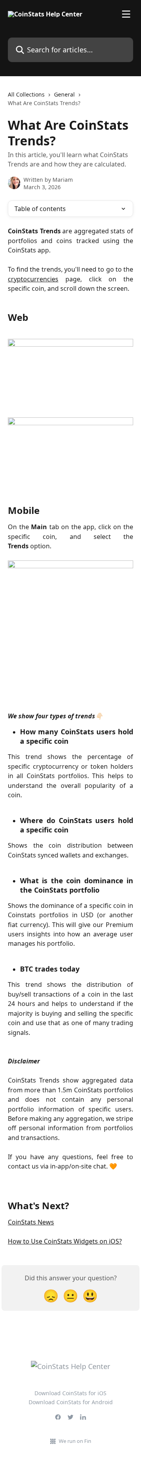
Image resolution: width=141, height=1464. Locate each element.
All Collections (26, 94)
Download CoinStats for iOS (70, 1393)
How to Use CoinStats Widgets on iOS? (65, 1241)
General (64, 94)
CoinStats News (31, 1222)
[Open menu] (126, 14)
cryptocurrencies (33, 279)
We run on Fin (75, 1440)
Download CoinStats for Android (71, 1402)
